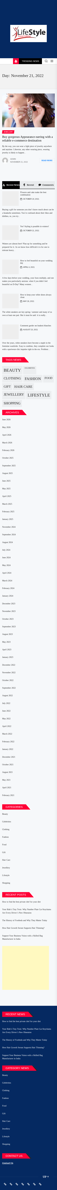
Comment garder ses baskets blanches (35, 326)
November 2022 (8, 672)
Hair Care (23, 386)
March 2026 (7, 443)
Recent (30, 185)
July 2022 (6, 703)
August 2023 (7, 634)
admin (13, 159)
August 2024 (7, 542)
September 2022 (9, 688)
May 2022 (6, 719)
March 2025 (7, 504)
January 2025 (7, 519)
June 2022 (6, 711)
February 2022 (8, 742)
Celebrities (30, 368)
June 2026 (6, 419)
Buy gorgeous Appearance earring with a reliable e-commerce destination (27, 138)
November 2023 (8, 611)
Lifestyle (39, 395)
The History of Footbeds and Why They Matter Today (24, 920)
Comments (48, 185)
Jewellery (14, 394)
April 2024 (6, 573)
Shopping (12, 403)
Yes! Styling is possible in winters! (34, 226)
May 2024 (6, 565)
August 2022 (7, 695)
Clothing (12, 378)
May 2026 (6, 427)
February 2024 (8, 588)
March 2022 (7, 734)
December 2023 (8, 604)
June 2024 (6, 557)
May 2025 (6, 489)
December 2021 (8, 757)
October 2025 (7, 458)
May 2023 (6, 642)
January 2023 (7, 657)
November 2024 (8, 527)
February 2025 (8, 512)
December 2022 (8, 665)
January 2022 (7, 749)
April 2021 (6, 787)
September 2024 (9, 534)
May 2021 (6, 780)
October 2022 (7, 680)
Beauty (12, 370)
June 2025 (6, 481)
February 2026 (8, 450)
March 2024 (7, 581)
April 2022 (6, 726)
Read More (47, 160)
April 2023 (6, 649)
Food (48, 378)
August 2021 (7, 772)
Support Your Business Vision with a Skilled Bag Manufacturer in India (22, 937)
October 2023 (7, 619)
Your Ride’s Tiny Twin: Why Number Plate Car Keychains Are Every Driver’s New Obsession (26, 911)
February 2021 (8, 795)
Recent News (13, 185)
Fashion (33, 379)
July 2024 (6, 550)
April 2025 (6, 496)
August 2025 (7, 473)
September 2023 (9, 627)
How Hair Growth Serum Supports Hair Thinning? (23, 928)
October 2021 (7, 764)
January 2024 (7, 596)
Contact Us (7, 1163)
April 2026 (6, 435)
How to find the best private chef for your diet (21, 902)
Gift (7, 386)
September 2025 (9, 466)
